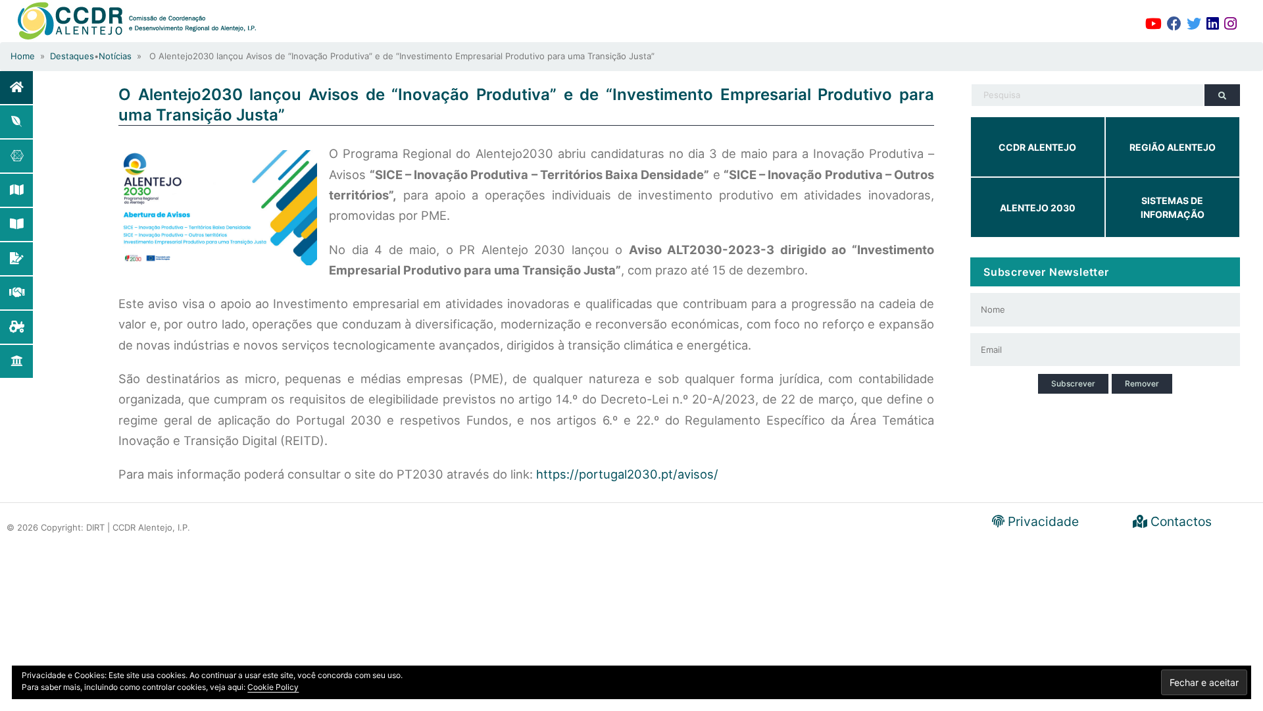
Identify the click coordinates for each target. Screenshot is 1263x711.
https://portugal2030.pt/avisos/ (627, 474)
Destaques (72, 56)
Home (23, 56)
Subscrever (1073, 383)
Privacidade (1041, 521)
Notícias (115, 56)
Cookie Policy (273, 687)
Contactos (1179, 521)
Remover (1142, 383)
